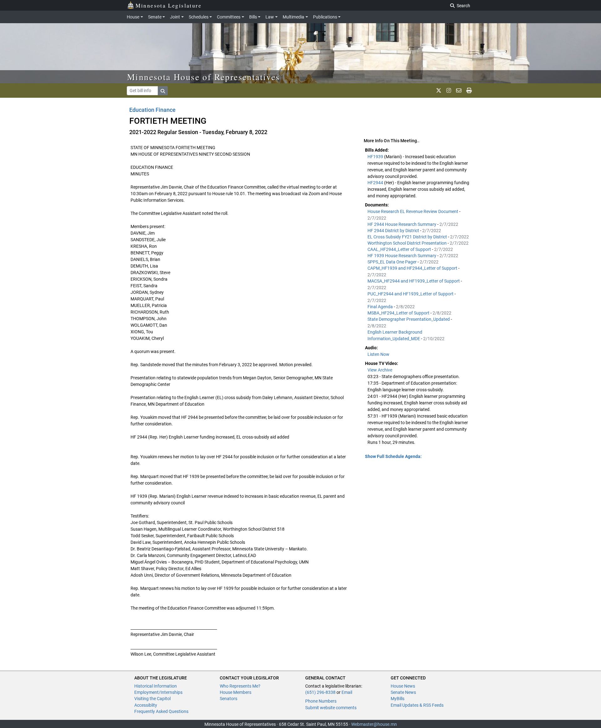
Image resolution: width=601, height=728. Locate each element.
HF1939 (375, 156)
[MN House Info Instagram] (449, 90)
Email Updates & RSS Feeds (417, 705)
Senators (228, 698)
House (133, 16)
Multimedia (293, 16)
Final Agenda (380, 306)
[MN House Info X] (439, 90)
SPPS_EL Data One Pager (392, 261)
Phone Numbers (320, 701)
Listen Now (378, 354)
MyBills (397, 698)
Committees (228, 16)
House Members (235, 692)
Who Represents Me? (240, 686)
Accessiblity (145, 705)
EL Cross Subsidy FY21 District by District (407, 236)
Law (269, 16)
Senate (155, 16)
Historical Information (155, 686)
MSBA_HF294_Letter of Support (398, 312)
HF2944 (375, 182)
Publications (325, 16)
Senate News (403, 692)
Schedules (198, 16)
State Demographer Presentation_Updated (409, 319)
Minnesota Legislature (169, 5)
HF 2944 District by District (393, 230)
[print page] (469, 90)
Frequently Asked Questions (161, 711)
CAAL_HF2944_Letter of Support (399, 249)
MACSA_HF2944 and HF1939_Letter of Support (414, 280)
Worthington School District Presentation (407, 243)
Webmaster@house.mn (374, 724)
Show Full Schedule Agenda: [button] (393, 456)
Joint (175, 16)
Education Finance (152, 110)
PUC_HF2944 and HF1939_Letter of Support (411, 293)
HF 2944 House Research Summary (402, 224)
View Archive (379, 369)
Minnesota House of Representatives (203, 77)
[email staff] (459, 90)
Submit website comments (331, 707)
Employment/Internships (158, 692)
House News (403, 686)
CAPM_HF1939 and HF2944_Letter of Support (412, 268)
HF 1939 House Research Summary (402, 255)
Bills (253, 16)
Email (347, 692)
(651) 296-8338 (320, 692)
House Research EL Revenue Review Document (413, 211)
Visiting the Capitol (152, 698)
